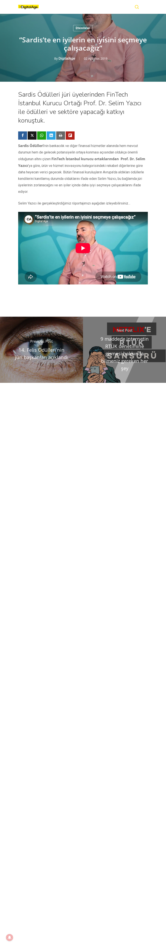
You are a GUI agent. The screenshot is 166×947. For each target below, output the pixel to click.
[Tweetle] (32, 135)
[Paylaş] (22, 135)
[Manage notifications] (9, 937)
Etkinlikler (83, 28)
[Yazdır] (60, 135)
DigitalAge (67, 58)
